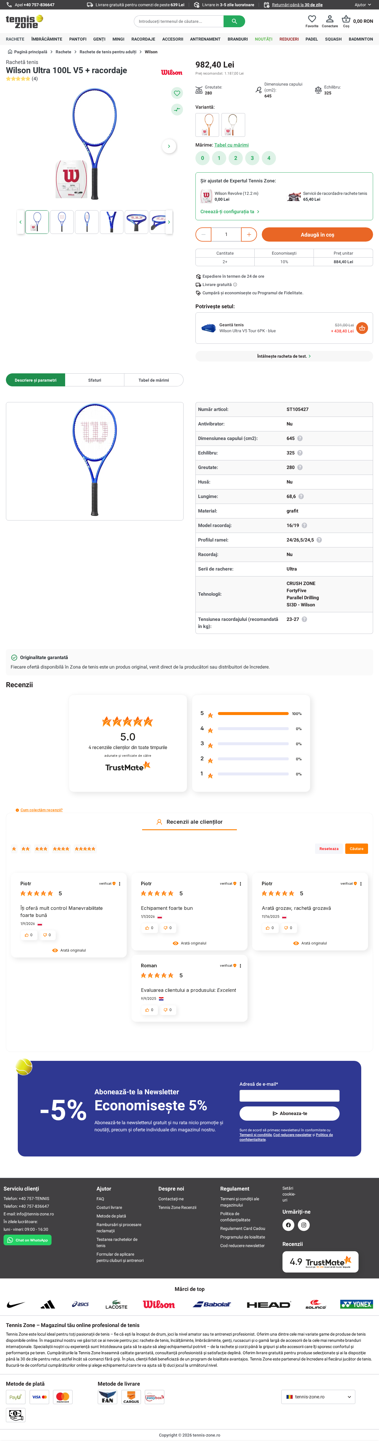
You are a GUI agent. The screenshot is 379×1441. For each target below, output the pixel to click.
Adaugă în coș (317, 235)
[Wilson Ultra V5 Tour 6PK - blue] (208, 327)
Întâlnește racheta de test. (282, 356)
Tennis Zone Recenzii (177, 1207)
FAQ (100, 1198)
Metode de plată (111, 1216)
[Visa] (39, 1397)
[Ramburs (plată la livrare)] (15, 1415)
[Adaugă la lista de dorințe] (177, 93)
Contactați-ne (171, 1198)
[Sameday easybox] (154, 1397)
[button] (17, 810)
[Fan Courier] (107, 1397)
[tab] (35, 379)
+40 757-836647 (39, 4)
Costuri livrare (109, 1207)
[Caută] (234, 21)
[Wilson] (172, 72)
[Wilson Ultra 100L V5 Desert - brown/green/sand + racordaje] (233, 125)
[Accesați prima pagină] (24, 21)
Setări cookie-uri (288, 1194)
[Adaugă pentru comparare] (177, 109)
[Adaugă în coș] (362, 328)
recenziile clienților (128, 747)
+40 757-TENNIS (34, 1198)
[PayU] (15, 1397)
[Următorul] (169, 146)
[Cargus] (131, 1397)
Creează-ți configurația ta (228, 211)
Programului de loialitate (242, 1237)
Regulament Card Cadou (242, 1228)
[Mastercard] (63, 1397)
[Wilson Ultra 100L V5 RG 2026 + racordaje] (207, 125)
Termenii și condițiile (256, 1135)
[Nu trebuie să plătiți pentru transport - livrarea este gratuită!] (236, 284)
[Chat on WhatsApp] (28, 1238)
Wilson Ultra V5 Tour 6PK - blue (247, 330)
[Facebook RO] (288, 1225)
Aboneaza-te (293, 1113)
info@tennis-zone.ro (35, 1214)
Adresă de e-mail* (259, 1084)
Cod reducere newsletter (292, 1135)
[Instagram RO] (304, 1225)
